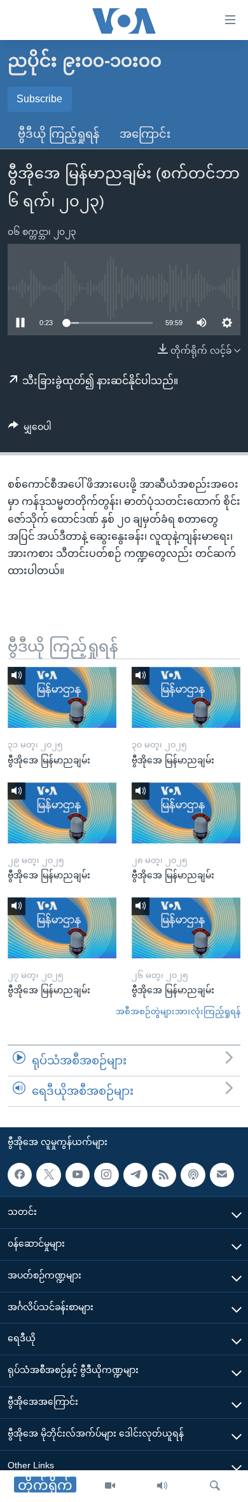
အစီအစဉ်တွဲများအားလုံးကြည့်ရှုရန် (178, 1011)
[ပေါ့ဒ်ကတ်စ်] (193, 1174)
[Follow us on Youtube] (77, 1174)
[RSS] (164, 1174)
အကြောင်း (145, 134)
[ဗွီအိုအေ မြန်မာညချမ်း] (62, 697)
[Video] (110, 1486)
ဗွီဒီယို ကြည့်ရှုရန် (58, 134)
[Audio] (162, 1486)
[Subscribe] (222, 1174)
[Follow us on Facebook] (20, 1174)
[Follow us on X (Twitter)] (48, 1174)
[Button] (30, 429)
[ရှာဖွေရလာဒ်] (215, 1486)
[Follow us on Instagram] (106, 1174)
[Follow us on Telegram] (135, 1174)
